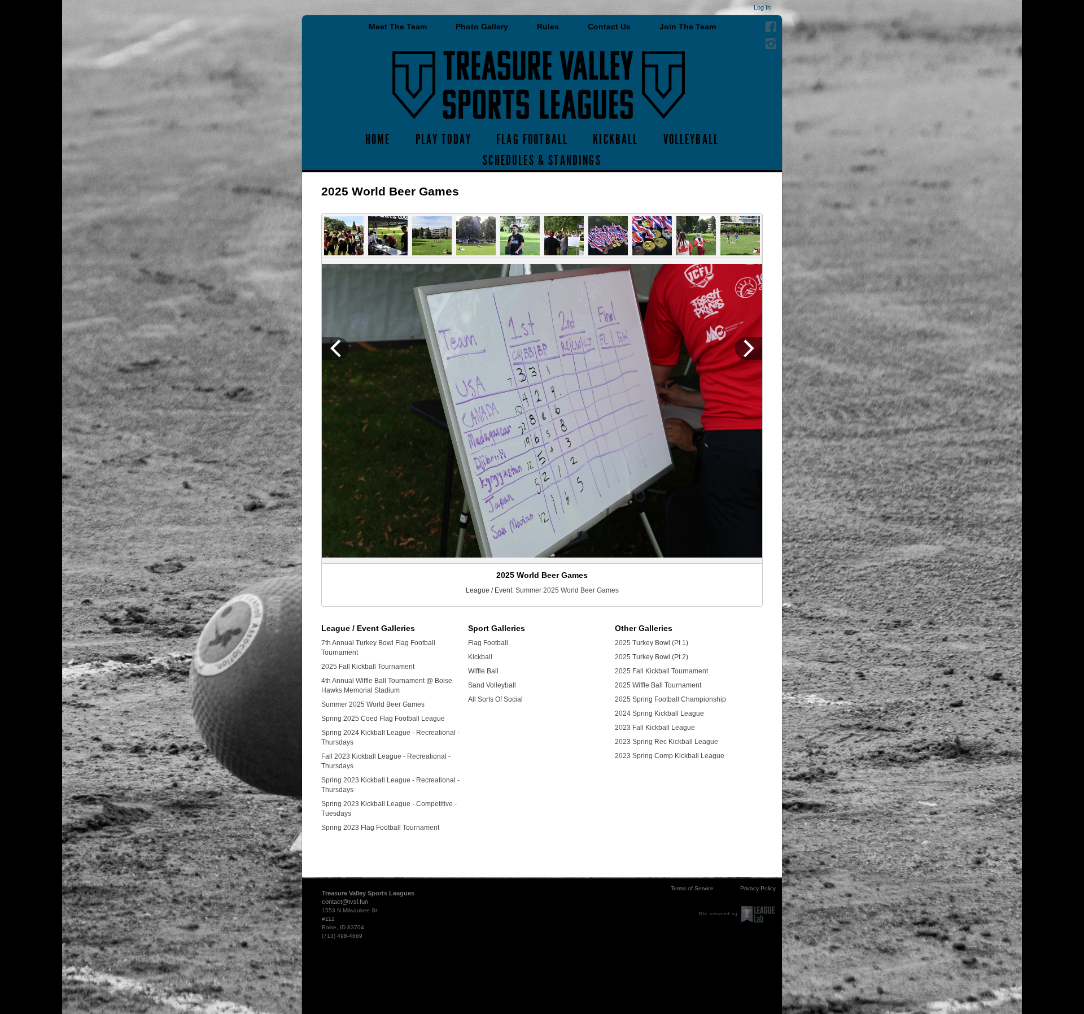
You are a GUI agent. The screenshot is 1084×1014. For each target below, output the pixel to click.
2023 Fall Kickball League (655, 728)
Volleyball (691, 139)
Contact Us (609, 26)
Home (378, 139)
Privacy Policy (758, 888)
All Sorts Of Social (495, 699)
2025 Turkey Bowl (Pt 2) (651, 657)
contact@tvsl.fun (345, 901)
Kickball (615, 139)
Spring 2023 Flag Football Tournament (380, 828)
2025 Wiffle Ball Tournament (658, 685)
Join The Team (687, 26)
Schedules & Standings (542, 160)
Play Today (444, 139)
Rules (548, 26)
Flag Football (532, 139)
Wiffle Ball (483, 671)
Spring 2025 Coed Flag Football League (383, 719)
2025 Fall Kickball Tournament (367, 667)
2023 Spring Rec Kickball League (666, 742)
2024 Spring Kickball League (659, 713)
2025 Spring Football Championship (670, 699)
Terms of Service (692, 888)
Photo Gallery (482, 26)
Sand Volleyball (492, 685)
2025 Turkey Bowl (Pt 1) (651, 643)
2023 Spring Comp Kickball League (669, 756)
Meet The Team (398, 26)
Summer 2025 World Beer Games (567, 590)
